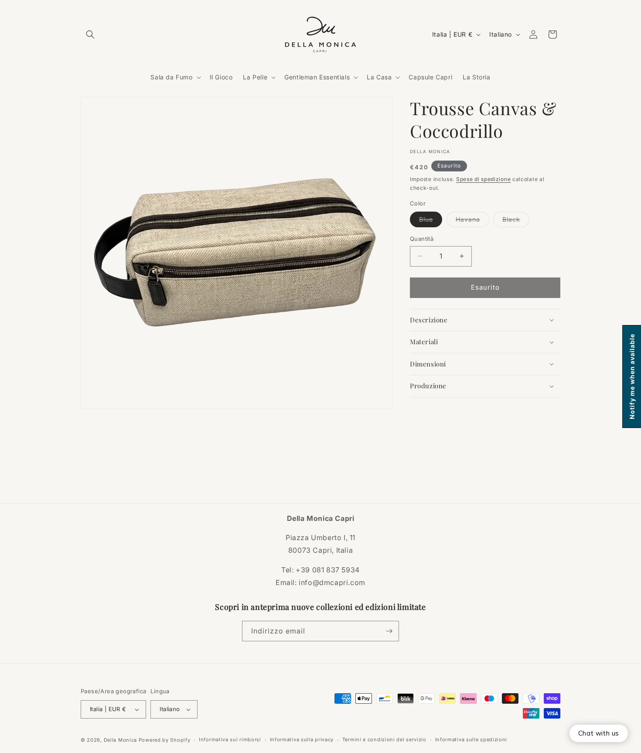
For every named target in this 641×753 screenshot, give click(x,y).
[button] (90, 34)
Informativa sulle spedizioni (471, 739)
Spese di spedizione (483, 179)
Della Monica (120, 740)
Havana (472, 221)
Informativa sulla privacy (302, 739)
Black (515, 221)
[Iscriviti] (389, 631)
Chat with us (598, 733)
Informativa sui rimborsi (230, 739)
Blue (430, 221)
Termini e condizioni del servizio (384, 739)
